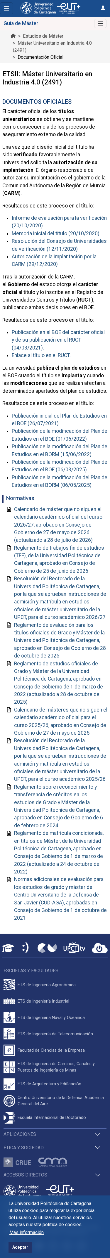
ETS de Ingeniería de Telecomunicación (55, 1034)
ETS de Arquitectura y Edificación (49, 1084)
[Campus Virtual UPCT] (47, 948)
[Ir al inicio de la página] (13, 36)
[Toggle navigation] (6, 8)
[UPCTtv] (74, 948)
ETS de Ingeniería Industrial (43, 1001)
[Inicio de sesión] (103, 8)
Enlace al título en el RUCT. (41, 355)
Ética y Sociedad (24, 1147)
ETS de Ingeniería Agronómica (47, 984)
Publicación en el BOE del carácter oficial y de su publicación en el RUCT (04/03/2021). (58, 340)
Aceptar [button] (20, 1247)
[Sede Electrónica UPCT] (26, 948)
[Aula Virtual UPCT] (8, 948)
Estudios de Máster (43, 36)
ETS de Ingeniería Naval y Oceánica (51, 1017)
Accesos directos (25, 1175)
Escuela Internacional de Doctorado (52, 1117)
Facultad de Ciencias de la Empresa (51, 1050)
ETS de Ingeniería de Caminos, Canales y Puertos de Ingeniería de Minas (56, 1067)
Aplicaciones (20, 1134)
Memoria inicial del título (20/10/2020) (55, 233)
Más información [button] (26, 1232)
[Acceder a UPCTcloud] (100, 948)
